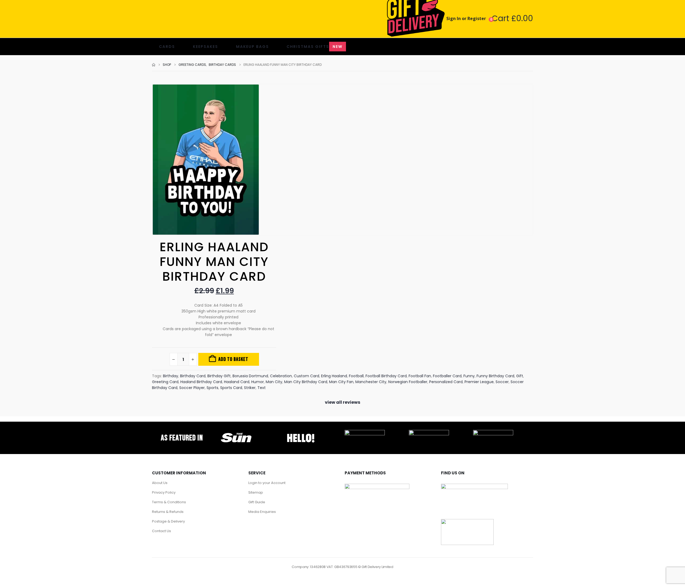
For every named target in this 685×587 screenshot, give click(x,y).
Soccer (502, 381)
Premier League (479, 381)
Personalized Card (446, 381)
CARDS (167, 46)
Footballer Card (447, 376)
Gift (519, 376)
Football (356, 376)
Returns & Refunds (168, 511)
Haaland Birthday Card (201, 381)
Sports (212, 387)
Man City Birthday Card (305, 381)
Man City (274, 381)
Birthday (170, 376)
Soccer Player (192, 387)
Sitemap (255, 492)
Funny (469, 376)
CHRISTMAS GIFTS (314, 46)
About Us (160, 482)
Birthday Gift (219, 376)
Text (261, 387)
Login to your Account (267, 482)
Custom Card (306, 376)
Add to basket (233, 359)
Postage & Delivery (168, 521)
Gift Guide (256, 502)
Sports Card (231, 387)
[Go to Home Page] (153, 65)
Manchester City (370, 381)
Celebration (281, 376)
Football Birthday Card (386, 376)
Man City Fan (341, 381)
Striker (250, 387)
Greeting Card (165, 381)
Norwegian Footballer (407, 381)
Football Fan (420, 376)
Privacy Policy (164, 492)
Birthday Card (193, 376)
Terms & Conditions (169, 502)
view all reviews (342, 402)
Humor (257, 381)
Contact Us (161, 530)
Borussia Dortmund (250, 376)
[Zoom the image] (236, 433)
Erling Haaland (334, 376)
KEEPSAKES (205, 46)
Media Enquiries (262, 511)
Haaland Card (236, 381)
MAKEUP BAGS (252, 46)
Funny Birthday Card (495, 376)
